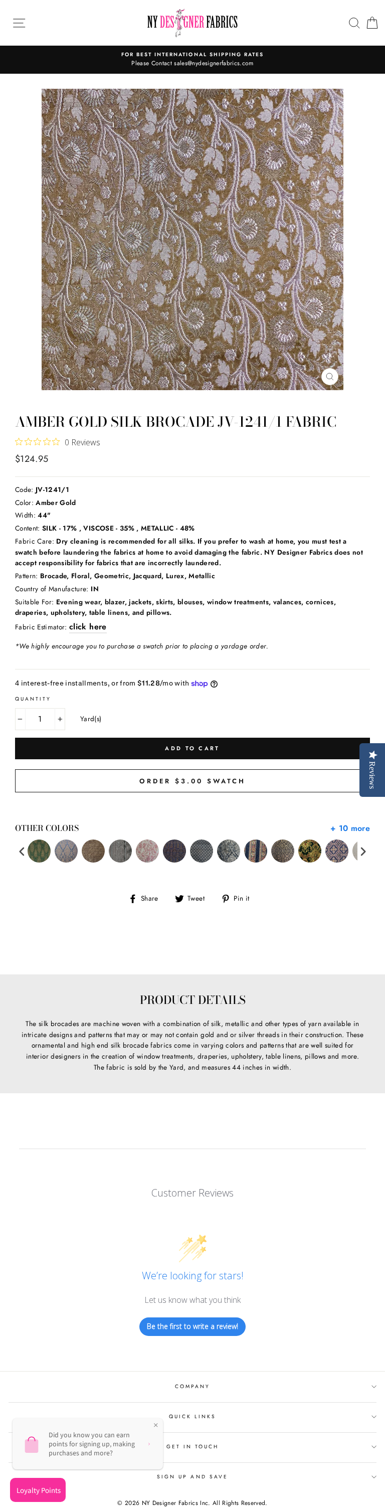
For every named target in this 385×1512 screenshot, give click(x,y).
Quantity (33, 699)
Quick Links (193, 1416)
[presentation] (22, 851)
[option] (192, 60)
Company (192, 1386)
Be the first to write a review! (192, 1326)
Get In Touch (192, 1446)
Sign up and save (192, 1476)
